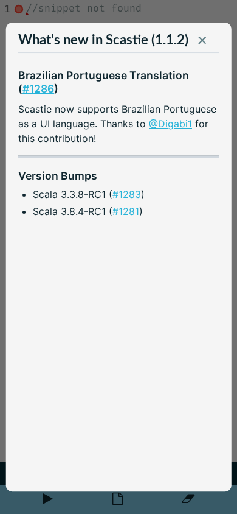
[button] (201, 43)
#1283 (126, 194)
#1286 (38, 88)
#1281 (125, 212)
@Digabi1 (170, 124)
